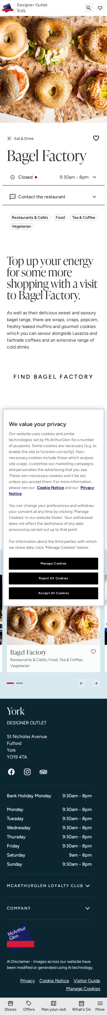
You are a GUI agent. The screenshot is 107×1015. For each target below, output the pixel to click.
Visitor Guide (87, 980)
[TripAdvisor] (43, 771)
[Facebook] (11, 771)
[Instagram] (27, 771)
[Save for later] (96, 138)
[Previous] (81, 683)
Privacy (27, 980)
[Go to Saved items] (100, 8)
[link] (32, 8)
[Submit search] (88, 8)
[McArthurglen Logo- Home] (7, 8)
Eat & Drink (24, 138)
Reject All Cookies (53, 578)
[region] (53, 507)
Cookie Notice (54, 980)
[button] (93, 651)
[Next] (96, 683)
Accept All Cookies (53, 593)
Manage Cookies (83, 988)
